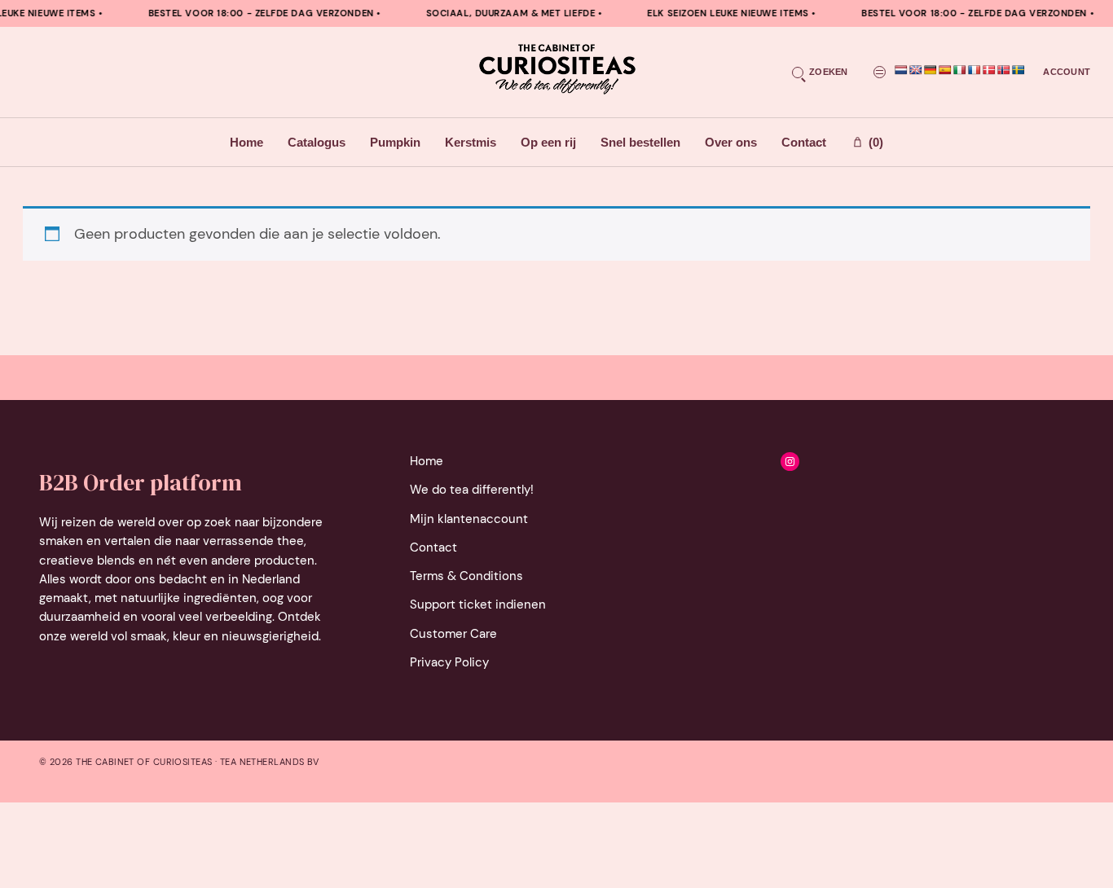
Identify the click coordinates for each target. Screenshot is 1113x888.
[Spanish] (945, 70)
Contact (803, 142)
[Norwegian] (1003, 70)
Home (246, 142)
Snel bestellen (640, 142)
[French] (974, 70)
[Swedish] (1018, 70)
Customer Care (453, 634)
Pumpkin (395, 142)
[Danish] (989, 70)
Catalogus (316, 142)
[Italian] (959, 70)
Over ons (731, 142)
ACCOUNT (1066, 72)
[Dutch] (901, 70)
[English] (915, 70)
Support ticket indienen (478, 604)
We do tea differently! (472, 489)
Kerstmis (470, 142)
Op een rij (548, 142)
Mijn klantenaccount (469, 519)
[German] (930, 70)
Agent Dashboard (707, 277)
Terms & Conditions (466, 576)
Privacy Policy (449, 662)
